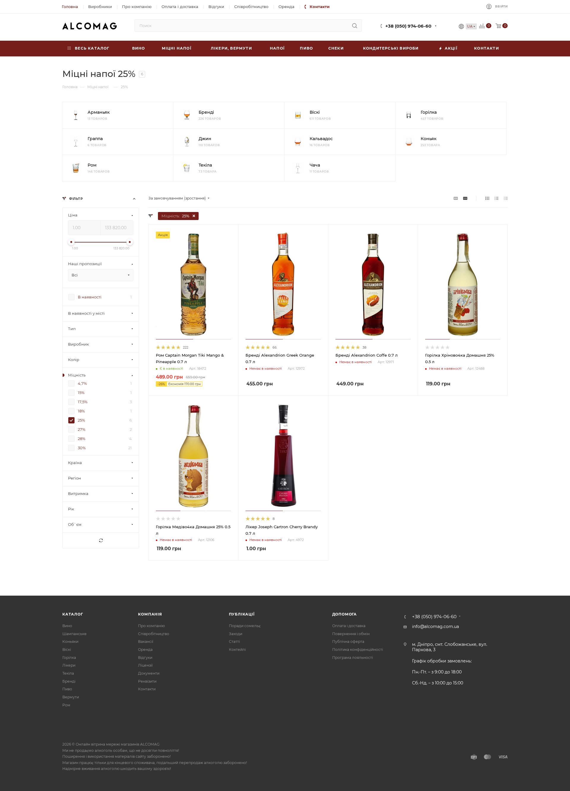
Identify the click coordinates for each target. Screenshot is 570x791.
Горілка (69, 657)
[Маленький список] (456, 198)
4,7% (82, 383)
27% (82, 429)
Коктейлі (237, 649)
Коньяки (70, 641)
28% (82, 438)
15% (81, 392)
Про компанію (151, 626)
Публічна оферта (348, 641)
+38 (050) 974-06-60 (408, 26)
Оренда (145, 649)
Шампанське (74, 634)
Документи (148, 673)
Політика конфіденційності (357, 649)
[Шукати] (354, 25)
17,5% (83, 402)
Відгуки (145, 657)
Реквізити (147, 681)
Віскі (66, 649)
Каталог (72, 614)
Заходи (235, 634)
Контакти (147, 689)
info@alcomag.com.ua (435, 626)
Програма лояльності (352, 657)
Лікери (68, 665)
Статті (234, 641)
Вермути (70, 697)
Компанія (150, 614)
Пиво (67, 689)
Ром (66, 705)
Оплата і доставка (348, 626)
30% (82, 448)
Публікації (242, 614)
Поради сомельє (245, 626)
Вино (67, 626)
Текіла (68, 673)
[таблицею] (506, 198)
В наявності (90, 297)
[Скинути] (101, 541)
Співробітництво (153, 634)
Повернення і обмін (351, 634)
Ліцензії (145, 665)
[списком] (497, 198)
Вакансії (145, 641)
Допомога (344, 614)
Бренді (68, 681)
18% (81, 411)
